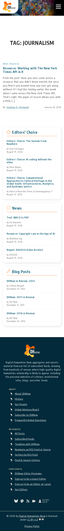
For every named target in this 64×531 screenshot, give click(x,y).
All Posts (20, 433)
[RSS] (28, 501)
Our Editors (21, 489)
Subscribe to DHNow (26, 414)
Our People (21, 404)
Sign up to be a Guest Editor (30, 478)
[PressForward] (34, 501)
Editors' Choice (25, 132)
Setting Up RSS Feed (26, 454)
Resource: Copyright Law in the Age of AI (31, 233)
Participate (15, 468)
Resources (14, 63)
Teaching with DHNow (27, 444)
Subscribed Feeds (24, 438)
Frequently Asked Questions (30, 420)
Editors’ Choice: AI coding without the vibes (29, 161)
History (19, 398)
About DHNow (23, 393)
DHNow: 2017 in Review (21, 297)
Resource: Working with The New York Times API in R (30, 70)
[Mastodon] (22, 501)
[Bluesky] (16, 501)
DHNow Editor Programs (28, 473)
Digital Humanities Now (32, 516)
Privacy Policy (32, 526)
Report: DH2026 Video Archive (25, 250)
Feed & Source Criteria (27, 460)
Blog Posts (21, 271)
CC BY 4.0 (32, 519)
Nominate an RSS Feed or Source (33, 449)
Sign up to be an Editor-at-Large (33, 484)
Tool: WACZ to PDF (18, 217)
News (5, 63)
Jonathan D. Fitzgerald (18, 107)
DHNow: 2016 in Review (21, 313)
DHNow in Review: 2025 (21, 281)
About (12, 389)
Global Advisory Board (27, 409)
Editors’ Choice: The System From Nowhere (27, 142)
